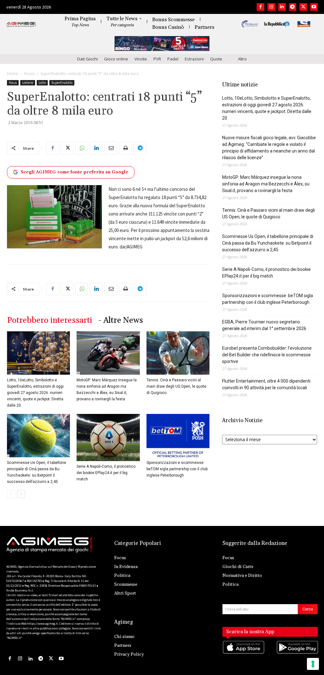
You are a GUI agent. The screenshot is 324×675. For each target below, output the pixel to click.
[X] (303, 7)
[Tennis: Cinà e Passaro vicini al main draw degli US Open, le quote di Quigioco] (177, 353)
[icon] (243, 653)
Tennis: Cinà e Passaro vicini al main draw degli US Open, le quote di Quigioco (176, 386)
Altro (242, 59)
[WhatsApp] (81, 148)
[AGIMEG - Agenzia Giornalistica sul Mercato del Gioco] (21, 25)
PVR (157, 59)
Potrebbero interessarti (49, 320)
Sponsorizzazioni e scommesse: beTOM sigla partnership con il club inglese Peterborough (177, 469)
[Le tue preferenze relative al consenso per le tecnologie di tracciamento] (313, 664)
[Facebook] (260, 7)
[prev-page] (11, 494)
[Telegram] (292, 7)
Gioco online (116, 59)
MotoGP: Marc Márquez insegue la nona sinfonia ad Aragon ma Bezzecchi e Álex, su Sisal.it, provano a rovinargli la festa (265, 184)
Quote (216, 59)
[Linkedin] (282, 7)
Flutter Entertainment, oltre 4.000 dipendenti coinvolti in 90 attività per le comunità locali (266, 384)
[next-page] (21, 494)
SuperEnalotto (61, 82)
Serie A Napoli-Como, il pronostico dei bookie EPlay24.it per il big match (106, 472)
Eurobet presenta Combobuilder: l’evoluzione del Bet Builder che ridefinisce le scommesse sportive (267, 355)
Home (12, 73)
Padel (172, 59)
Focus (29, 73)
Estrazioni (194, 59)
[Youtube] (314, 7)
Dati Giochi (87, 59)
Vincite (140, 59)
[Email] (110, 148)
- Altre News (120, 320)
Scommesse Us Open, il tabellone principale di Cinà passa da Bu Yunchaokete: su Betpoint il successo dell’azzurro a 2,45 (267, 243)
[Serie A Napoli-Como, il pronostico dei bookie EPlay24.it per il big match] (108, 437)
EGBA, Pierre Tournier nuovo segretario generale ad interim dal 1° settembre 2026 (264, 325)
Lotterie (27, 82)
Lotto (42, 82)
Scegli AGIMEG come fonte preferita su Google (74, 172)
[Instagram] (271, 7)
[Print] (125, 148)
